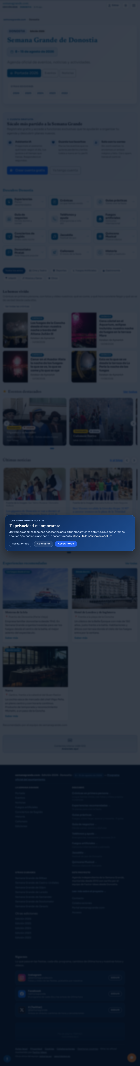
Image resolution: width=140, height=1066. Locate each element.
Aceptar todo (66, 543)
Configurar (43, 543)
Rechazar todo (20, 543)
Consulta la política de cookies (92, 536)
